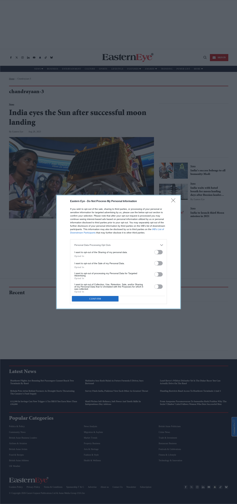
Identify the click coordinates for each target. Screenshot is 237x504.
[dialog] (118, 252)
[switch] (158, 252)
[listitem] (118, 245)
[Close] (174, 201)
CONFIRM (95, 299)
